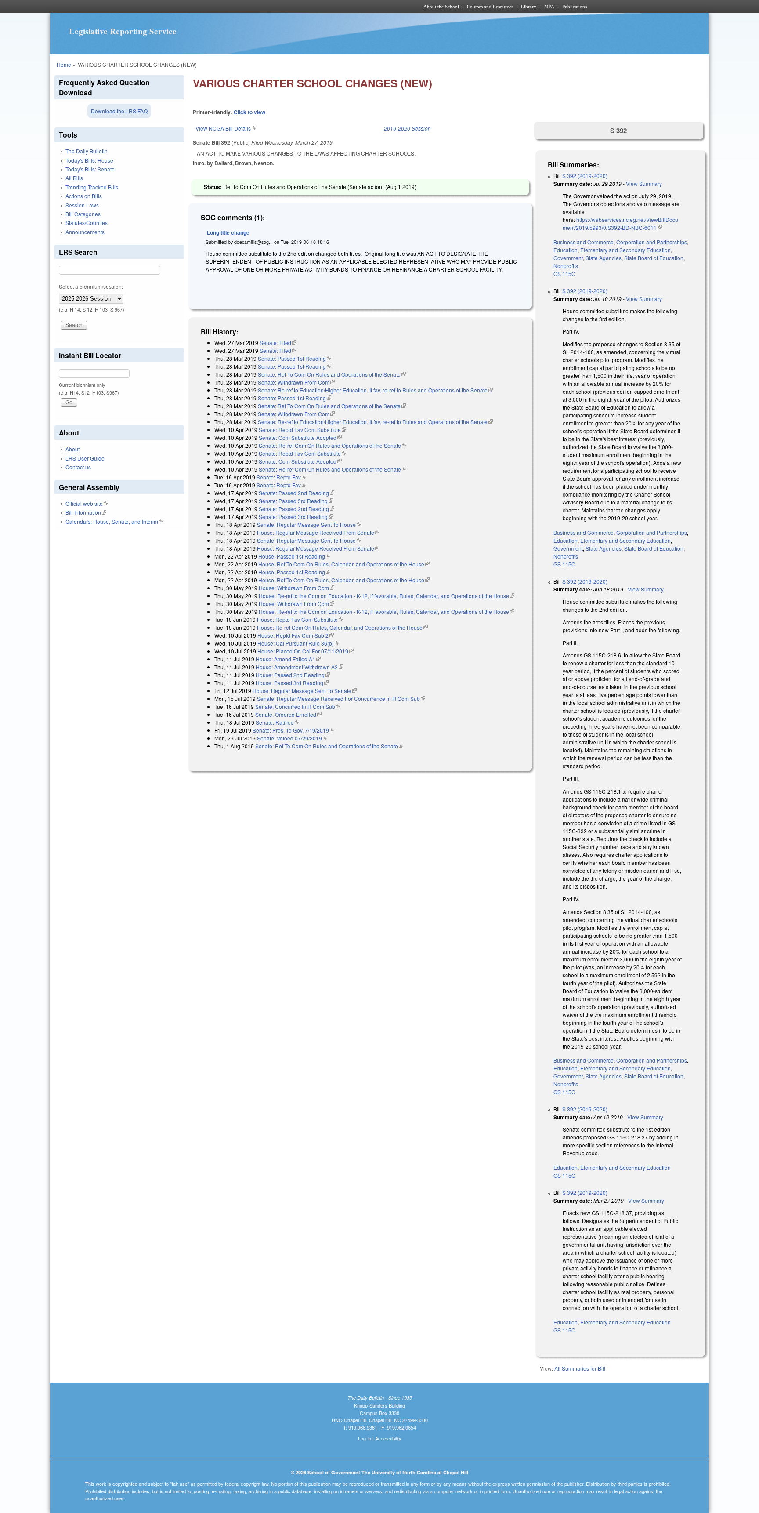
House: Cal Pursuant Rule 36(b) (298, 643)
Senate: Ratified (277, 722)
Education (565, 250)
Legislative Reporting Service (123, 31)
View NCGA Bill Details (225, 128)
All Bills (74, 177)
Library (528, 6)
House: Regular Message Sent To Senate (305, 690)
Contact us (78, 467)
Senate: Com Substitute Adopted (300, 437)
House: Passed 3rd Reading (292, 682)
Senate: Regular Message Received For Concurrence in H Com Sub (341, 698)
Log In (364, 1438)
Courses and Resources (490, 6)
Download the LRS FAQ (119, 111)
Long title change (228, 232)
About (72, 449)
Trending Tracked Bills (91, 187)
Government (568, 257)
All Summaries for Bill (579, 1368)
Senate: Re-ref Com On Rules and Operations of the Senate (332, 445)
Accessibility (388, 1438)
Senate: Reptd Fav (281, 477)
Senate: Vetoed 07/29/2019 (292, 738)
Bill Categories (83, 214)
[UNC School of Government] (263, 6)
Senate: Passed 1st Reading (294, 358)
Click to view (249, 112)
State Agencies (604, 257)
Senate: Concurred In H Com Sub (297, 706)
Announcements (85, 232)
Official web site (86, 503)
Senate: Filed (278, 342)
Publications (574, 6)
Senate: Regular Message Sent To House (309, 524)
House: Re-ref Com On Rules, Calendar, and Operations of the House (342, 627)
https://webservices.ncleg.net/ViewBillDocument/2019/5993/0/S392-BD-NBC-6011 (620, 223)
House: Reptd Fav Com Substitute (300, 619)
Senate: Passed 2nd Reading (296, 493)
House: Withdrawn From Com (296, 587)
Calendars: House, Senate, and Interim (114, 521)
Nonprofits (565, 265)
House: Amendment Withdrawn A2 (299, 667)
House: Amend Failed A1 (288, 659)
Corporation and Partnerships (651, 242)
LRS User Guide (85, 458)
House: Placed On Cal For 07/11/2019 (305, 651)
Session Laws (82, 205)
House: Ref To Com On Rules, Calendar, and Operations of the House (344, 564)
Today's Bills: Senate (90, 169)
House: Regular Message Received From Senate (318, 532)
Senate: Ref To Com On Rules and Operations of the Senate (332, 374)
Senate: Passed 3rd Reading (296, 500)
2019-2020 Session (407, 128)
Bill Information (85, 512)
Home (64, 64)
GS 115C (564, 273)
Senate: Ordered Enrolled (288, 714)
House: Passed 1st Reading (294, 556)
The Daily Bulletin (86, 151)
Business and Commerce (583, 242)
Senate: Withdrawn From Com (296, 382)
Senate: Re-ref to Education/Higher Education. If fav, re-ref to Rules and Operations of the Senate (375, 390)
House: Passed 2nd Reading (293, 674)
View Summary (644, 183)
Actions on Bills (83, 196)
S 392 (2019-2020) (584, 175)
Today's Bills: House (89, 160)
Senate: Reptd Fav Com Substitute (302, 429)
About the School (441, 6)
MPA (549, 6)
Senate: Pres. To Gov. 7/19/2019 (293, 730)
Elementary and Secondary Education (625, 250)
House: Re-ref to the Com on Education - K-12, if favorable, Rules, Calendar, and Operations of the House (386, 595)
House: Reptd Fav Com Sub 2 (295, 635)
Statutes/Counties (86, 222)
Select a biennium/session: (91, 286)
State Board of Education (653, 257)
